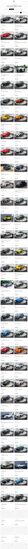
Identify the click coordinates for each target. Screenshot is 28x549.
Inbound (7, 9)
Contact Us (26, 1)
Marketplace (16, 9)
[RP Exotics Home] (14, 1)
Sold (21, 9)
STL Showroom (11, 9)
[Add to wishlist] (12, 16)
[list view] (26, 12)
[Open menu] (1, 1)
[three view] (22, 12)
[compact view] (25, 12)
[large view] (21, 12)
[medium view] (23, 12)
